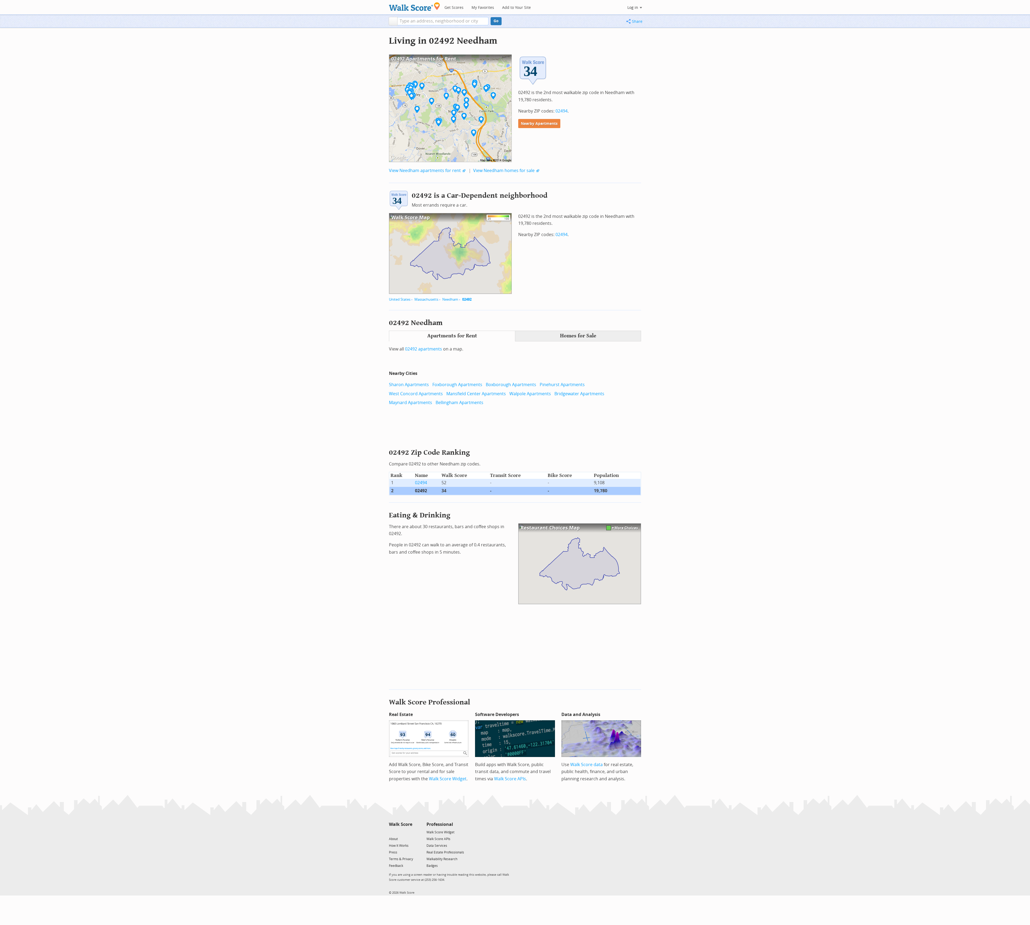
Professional (439, 824)
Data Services (436, 846)
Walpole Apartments (530, 393)
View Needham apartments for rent (425, 170)
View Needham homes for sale (504, 170)
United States (399, 299)
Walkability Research (441, 859)
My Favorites (483, 7)
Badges (432, 866)
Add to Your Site (516, 7)
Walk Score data (586, 764)
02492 (467, 299)
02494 (562, 111)
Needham (450, 299)
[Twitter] (392, 832)
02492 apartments (423, 349)
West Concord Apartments (416, 393)
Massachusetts (426, 299)
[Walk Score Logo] (414, 6)
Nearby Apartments (539, 123)
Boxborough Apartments (511, 384)
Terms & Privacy (401, 859)
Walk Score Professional (429, 702)
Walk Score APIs (510, 778)
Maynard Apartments (410, 402)
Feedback (396, 866)
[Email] (409, 832)
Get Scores (454, 7)
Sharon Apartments (409, 384)
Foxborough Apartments (457, 384)
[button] (393, 21)
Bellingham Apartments (459, 402)
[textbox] (443, 21)
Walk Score (400, 824)
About (393, 839)
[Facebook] (400, 832)
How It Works (399, 846)
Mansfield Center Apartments (476, 393)
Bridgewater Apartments (579, 393)
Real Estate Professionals (445, 852)
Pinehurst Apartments (562, 384)
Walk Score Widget (447, 778)
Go (496, 21)
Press (393, 852)
